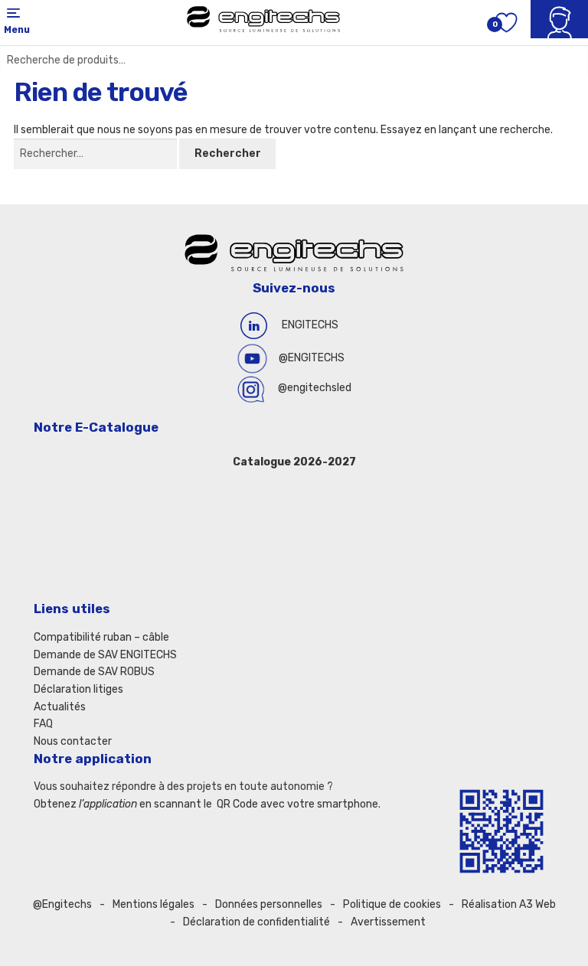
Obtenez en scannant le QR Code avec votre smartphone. (207, 804)
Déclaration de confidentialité (256, 921)
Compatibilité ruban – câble (101, 637)
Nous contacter (73, 741)
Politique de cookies (392, 904)
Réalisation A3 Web (509, 904)
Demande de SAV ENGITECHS (105, 654)
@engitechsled (314, 387)
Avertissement (388, 921)
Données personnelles (268, 904)
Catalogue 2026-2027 (294, 461)
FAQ (43, 723)
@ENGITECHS (312, 357)
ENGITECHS (310, 324)
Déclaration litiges (78, 689)
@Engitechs (62, 904)
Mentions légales (153, 904)
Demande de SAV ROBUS (94, 671)
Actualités (60, 706)
